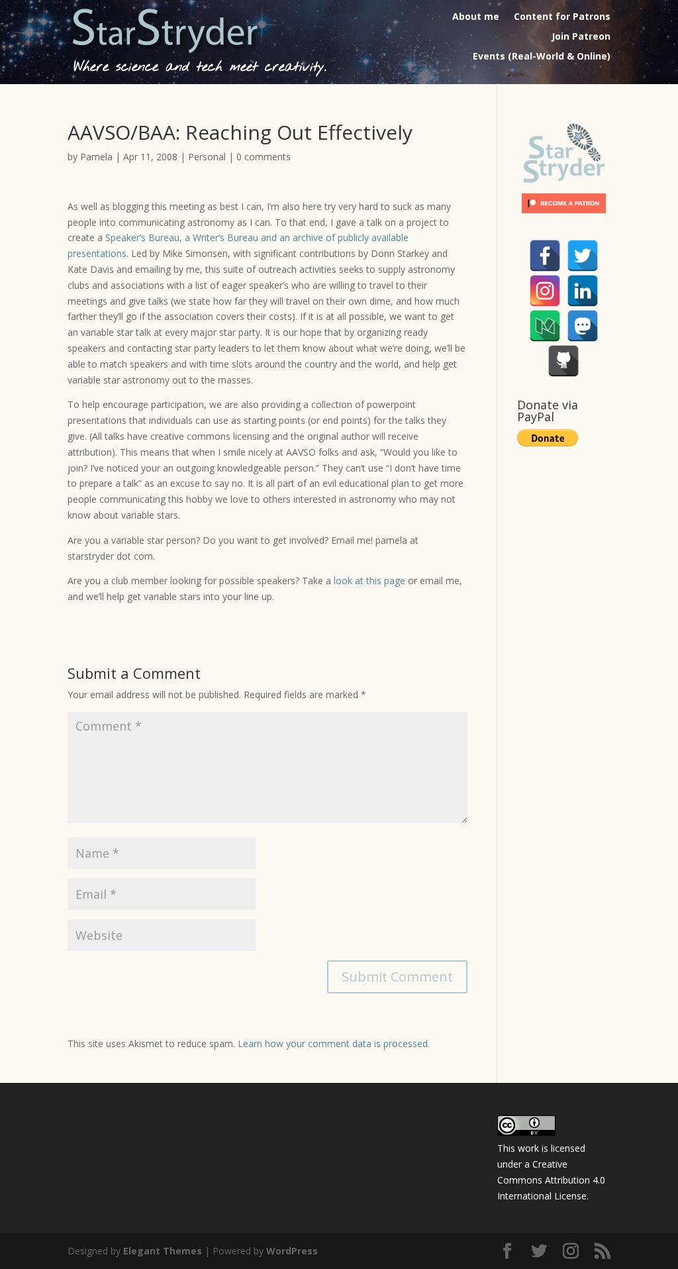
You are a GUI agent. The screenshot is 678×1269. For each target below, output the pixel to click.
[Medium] (545, 326)
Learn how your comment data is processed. (334, 1043)
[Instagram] (545, 291)
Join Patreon (581, 37)
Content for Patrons (562, 17)
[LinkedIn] (583, 291)
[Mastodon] (583, 326)
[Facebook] (545, 256)
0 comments (263, 156)
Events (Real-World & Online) (541, 57)
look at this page (369, 580)
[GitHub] (563, 361)
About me (475, 17)
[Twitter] (583, 256)
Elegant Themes (162, 1250)
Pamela (96, 156)
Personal (207, 156)
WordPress (292, 1250)
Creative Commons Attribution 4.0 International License (551, 1180)
